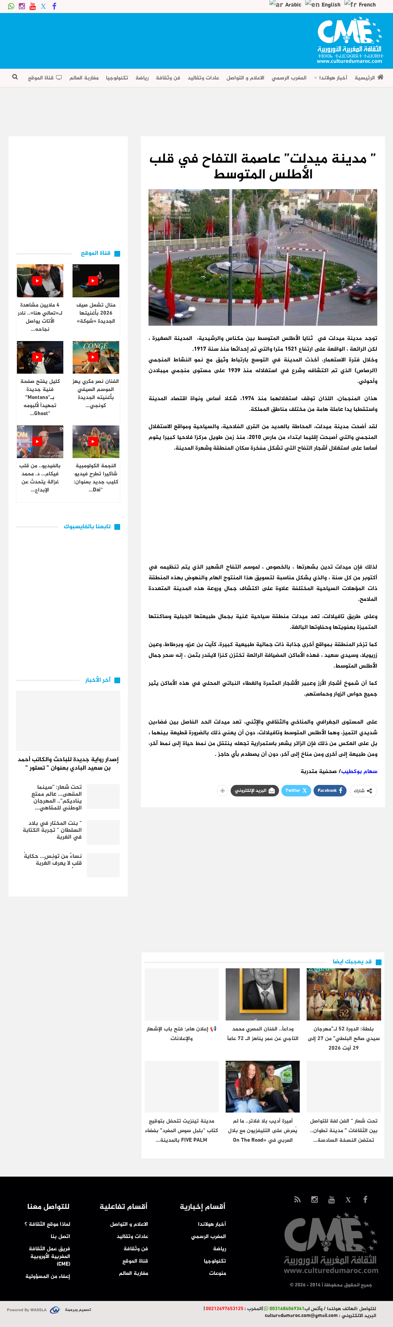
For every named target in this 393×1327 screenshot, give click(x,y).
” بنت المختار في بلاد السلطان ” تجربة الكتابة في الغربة (52, 830)
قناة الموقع (41, 78)
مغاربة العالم (84, 78)
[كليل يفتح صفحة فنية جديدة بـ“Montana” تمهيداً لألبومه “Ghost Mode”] (40, 357)
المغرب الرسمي (289, 78)
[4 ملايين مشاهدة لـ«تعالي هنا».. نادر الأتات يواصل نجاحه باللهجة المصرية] (40, 280)
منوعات (217, 1273)
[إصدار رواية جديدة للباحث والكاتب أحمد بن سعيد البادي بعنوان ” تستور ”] (68, 721)
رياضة (142, 78)
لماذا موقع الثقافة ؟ (47, 1224)
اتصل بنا (60, 1236)
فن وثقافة (168, 78)
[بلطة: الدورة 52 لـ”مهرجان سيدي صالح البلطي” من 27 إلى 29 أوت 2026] (344, 994)
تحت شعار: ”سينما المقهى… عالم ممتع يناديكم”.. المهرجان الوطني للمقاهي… (56, 798)
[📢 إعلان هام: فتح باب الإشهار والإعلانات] (182, 994)
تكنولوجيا (117, 78)
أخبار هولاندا (333, 78)
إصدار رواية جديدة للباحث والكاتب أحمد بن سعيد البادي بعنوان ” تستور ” (68, 764)
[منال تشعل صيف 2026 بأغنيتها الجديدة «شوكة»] (96, 280)
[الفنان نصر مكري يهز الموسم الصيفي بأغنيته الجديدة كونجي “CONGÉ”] (96, 357)
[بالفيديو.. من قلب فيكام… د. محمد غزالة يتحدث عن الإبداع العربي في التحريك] (40, 441)
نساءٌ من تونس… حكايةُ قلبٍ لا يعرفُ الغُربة (53, 860)
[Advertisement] (148, 38)
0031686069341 (286, 1309)
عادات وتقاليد (203, 78)
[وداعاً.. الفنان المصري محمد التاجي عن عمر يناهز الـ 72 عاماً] (263, 994)
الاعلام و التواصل (245, 78)
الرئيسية (365, 78)
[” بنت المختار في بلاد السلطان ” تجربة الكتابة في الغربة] (103, 832)
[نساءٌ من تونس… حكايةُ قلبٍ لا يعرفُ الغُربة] (103, 865)
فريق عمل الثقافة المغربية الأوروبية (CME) (49, 1257)
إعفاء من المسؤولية (47, 1276)
